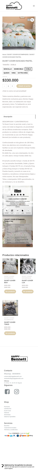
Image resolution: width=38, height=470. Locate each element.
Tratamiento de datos (10, 427)
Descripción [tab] (8, 116)
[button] (32, 20)
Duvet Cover (7, 410)
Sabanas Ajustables (10, 416)
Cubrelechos (7, 408)
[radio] (7, 69)
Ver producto (10, 291)
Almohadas (7, 414)
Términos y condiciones (11, 429)
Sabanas (6, 412)
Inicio (4, 54)
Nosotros (6, 425)
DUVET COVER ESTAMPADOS (17, 54)
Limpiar (4, 76)
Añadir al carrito (24, 86)
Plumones (7, 406)
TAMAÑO (6, 65)
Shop (6, 402)
